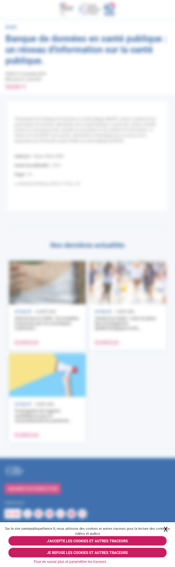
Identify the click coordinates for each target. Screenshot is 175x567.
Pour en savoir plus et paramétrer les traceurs (70, 561)
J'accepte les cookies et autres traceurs (87, 540)
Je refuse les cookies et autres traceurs (87, 552)
